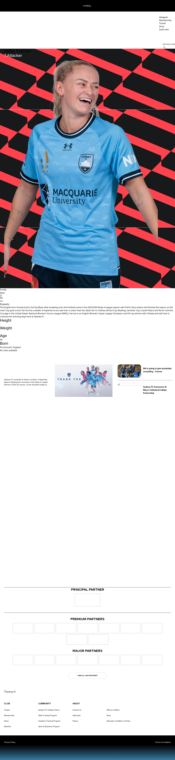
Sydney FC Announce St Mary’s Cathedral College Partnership (155, 390)
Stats (2, 292)
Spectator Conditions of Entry (118, 721)
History (75, 721)
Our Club (148, 37)
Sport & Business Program (49, 726)
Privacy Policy (9, 742)
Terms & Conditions (163, 742)
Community (131, 37)
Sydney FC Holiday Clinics (49, 710)
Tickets (7, 710)
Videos (91, 37)
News (81, 37)
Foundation (165, 37)
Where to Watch (113, 710)
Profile (3, 289)
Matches (7, 726)
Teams (101, 37)
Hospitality (116, 37)
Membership (9, 715)
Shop (109, 715)
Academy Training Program (49, 721)
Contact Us (77, 710)
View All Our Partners (87, 675)
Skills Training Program (47, 715)
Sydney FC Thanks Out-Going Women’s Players (25, 371)
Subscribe (77, 715)
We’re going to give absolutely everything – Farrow (157, 370)
